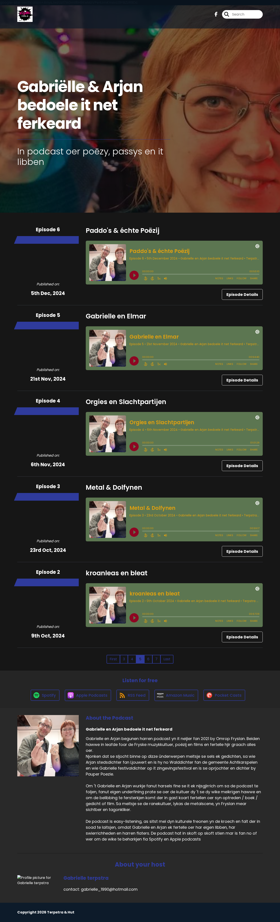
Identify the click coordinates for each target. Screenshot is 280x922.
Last (166, 659)
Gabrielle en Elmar (116, 316)
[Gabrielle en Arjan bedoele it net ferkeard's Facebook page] (216, 14)
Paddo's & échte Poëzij (122, 230)
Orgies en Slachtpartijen (126, 401)
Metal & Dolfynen (114, 487)
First (113, 659)
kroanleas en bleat (116, 573)
